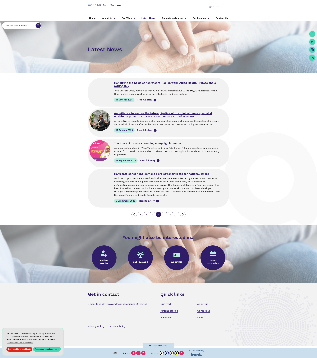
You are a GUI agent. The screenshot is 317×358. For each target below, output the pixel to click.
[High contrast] (176, 353)
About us (202, 303)
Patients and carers (172, 18)
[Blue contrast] (167, 353)
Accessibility (117, 326)
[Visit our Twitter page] (312, 42)
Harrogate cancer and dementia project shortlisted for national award (161, 174)
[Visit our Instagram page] (312, 50)
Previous (134, 214)
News (200, 317)
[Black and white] (162, 353)
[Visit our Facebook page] (312, 34)
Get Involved (199, 18)
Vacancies (166, 317)
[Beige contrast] (172, 353)
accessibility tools (158, 345)
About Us (107, 18)
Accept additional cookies (45, 349)
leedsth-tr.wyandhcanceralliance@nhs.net (121, 303)
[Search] (38, 25)
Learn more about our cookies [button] (20, 343)
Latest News (148, 18)
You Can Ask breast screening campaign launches (148, 143)
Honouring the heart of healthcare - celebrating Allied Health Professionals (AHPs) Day (165, 84)
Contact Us (222, 18)
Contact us (203, 310)
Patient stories (169, 310)
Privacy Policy (96, 326)
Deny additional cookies (17, 349)
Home (92, 18)
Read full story (144, 100)
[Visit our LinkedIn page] (312, 58)
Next (182, 214)
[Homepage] (116, 5)
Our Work (127, 18)
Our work (166, 303)
